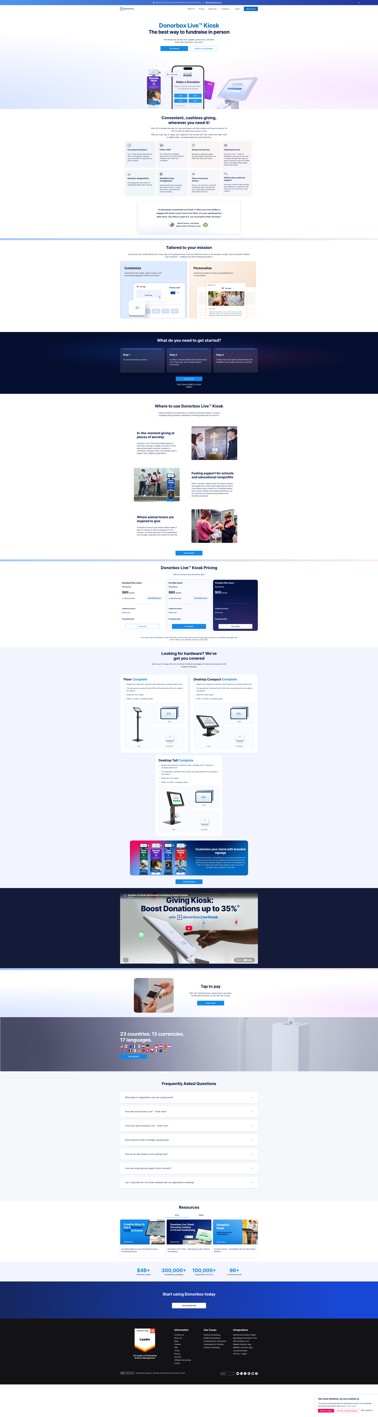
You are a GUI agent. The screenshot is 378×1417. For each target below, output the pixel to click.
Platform (191, 9)
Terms (177, 1351)
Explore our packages (204, 48)
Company (224, 9)
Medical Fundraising (212, 1338)
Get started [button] (174, 48)
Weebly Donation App (242, 1344)
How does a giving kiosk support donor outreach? (148, 1168)
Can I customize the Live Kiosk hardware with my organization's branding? (159, 1182)
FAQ (176, 1347)
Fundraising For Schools (214, 1344)
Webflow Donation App (242, 1347)
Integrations (240, 1329)
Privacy (177, 1354)
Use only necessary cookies (347, 1411)
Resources (212, 9)
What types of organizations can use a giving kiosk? (149, 1097)
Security (177, 1357)
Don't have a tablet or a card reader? (189, 385)
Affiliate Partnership (182, 1360)
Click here (204, 637)
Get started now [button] (189, 1305)
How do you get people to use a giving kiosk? (146, 1154)
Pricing (201, 9)
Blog (177, 1215)
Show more (351, 1406)
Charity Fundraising (212, 1347)
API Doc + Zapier (240, 1354)
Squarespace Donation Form (245, 1338)
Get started (189, 379)
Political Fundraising (212, 1335)
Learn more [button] (210, 1003)
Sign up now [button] (251, 9)
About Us (178, 1338)
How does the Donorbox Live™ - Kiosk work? (146, 1111)
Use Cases (210, 1329)
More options (366, 1410)
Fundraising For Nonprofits (215, 1341)
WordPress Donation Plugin (244, 1335)
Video (201, 1215)
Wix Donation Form (241, 1341)
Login (237, 9)
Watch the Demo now (213, 2)
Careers (177, 1344)
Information (181, 1329)
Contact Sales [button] (189, 882)
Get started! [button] (189, 553)
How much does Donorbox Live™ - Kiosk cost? (146, 1126)
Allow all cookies (326, 1411)
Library (177, 1363)
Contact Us (179, 1335)
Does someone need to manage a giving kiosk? (147, 1140)
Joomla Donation (240, 1351)
